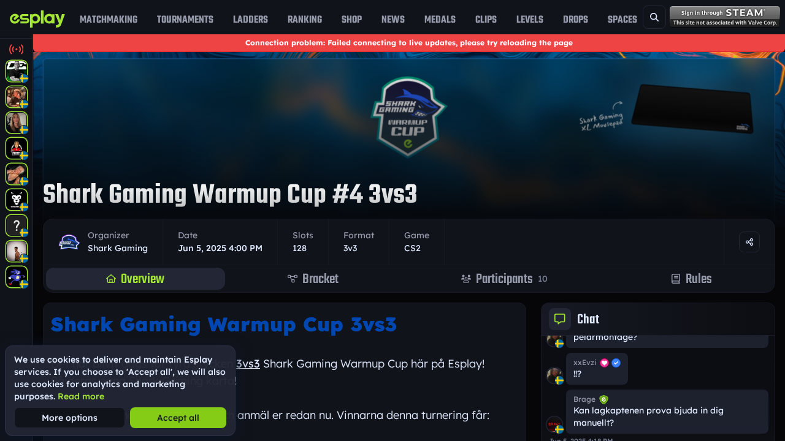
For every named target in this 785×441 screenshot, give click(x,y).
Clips (486, 19)
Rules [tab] (699, 279)
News (393, 19)
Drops (575, 19)
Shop (352, 19)
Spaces (622, 19)
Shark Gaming (118, 248)
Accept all (178, 417)
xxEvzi (584, 362)
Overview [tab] (142, 279)
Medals (440, 19)
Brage (584, 399)
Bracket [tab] (320, 279)
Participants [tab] (512, 279)
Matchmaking (108, 19)
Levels (529, 19)
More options (70, 417)
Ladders (250, 19)
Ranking (305, 19)
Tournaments (185, 19)
